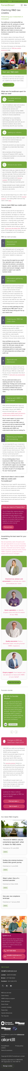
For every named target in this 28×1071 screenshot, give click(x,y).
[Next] (16, 732)
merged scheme (10, 763)
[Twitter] (2, 985)
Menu (25, 5)
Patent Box (4, 1010)
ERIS (9, 200)
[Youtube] (10, 985)
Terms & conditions (6, 1050)
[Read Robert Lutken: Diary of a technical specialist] (14, 883)
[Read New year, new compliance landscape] (14, 901)
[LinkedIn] (6, 985)
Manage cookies (7, 1066)
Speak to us (7, 84)
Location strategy (6, 1007)
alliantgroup (20, 1034)
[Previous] (11, 732)
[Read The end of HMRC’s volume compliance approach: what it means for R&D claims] (14, 837)
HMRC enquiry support (8, 998)
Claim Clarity (5, 995)
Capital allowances (6, 1013)
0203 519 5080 (8, 975)
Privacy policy (19, 1046)
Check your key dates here (12, 228)
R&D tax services (6, 992)
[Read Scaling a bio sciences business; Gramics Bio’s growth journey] (14, 865)
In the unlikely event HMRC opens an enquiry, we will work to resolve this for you (13, 413)
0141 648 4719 (9, 981)
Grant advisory (5, 1001)
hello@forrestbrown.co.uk (9, 971)
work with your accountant (17, 375)
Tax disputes (5, 1016)
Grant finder (4, 1004)
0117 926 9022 (8, 978)
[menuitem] (5, 1)
